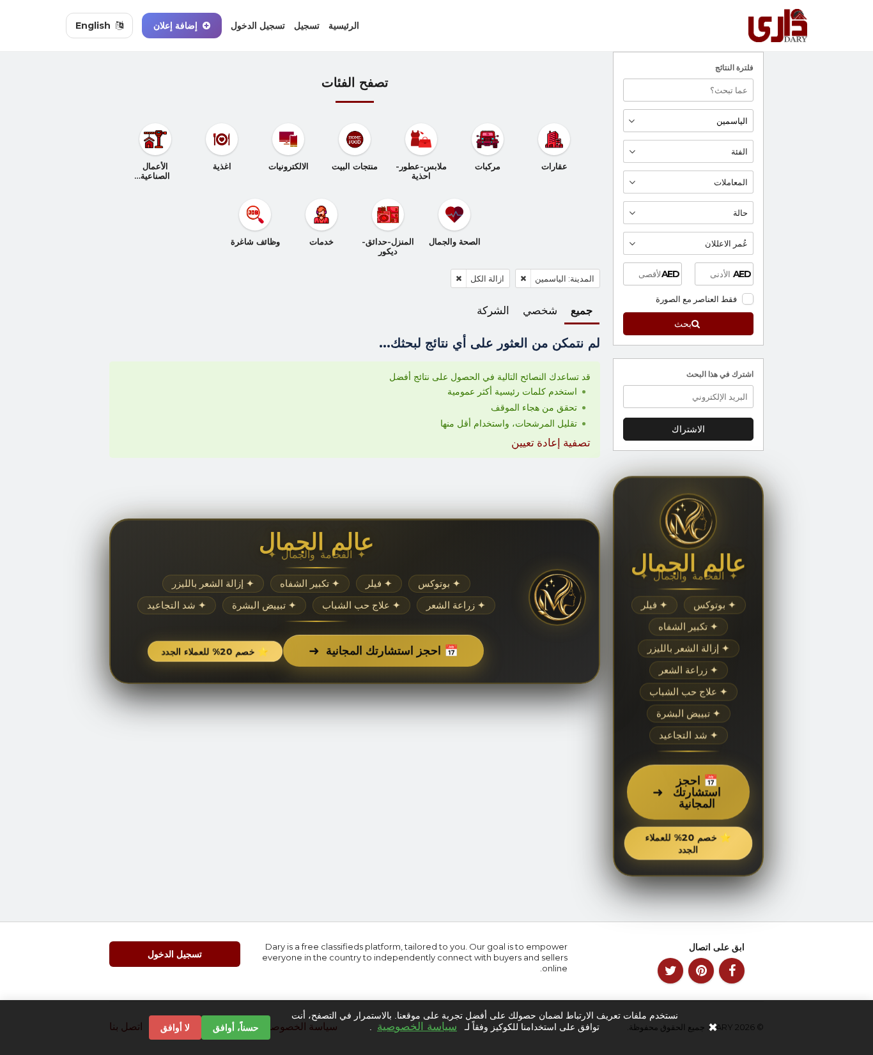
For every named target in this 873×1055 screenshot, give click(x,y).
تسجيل (307, 25)
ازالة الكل (487, 278)
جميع (582, 310)
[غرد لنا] (670, 970)
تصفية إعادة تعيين (551, 442)
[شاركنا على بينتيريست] (701, 970)
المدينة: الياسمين (564, 278)
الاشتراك (688, 429)
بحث (682, 324)
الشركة (493, 310)
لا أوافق (175, 1027)
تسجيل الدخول (258, 25)
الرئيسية (343, 25)
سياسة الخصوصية (417, 1027)
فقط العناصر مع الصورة (696, 299)
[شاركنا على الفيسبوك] (732, 970)
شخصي (540, 310)
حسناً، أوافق (236, 1027)
